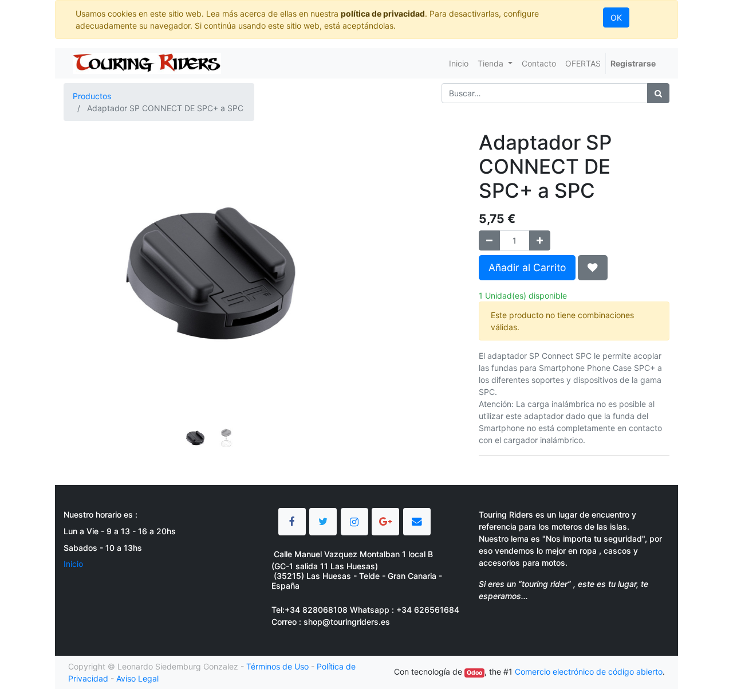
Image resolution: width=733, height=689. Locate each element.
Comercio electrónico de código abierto (589, 671)
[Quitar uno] (489, 240)
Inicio (73, 564)
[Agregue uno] (539, 240)
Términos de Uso (277, 666)
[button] (86, 244)
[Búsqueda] (658, 93)
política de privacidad (383, 13)
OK (616, 17)
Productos (92, 96)
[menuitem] (458, 63)
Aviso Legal (137, 678)
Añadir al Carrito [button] (527, 267)
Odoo (474, 672)
